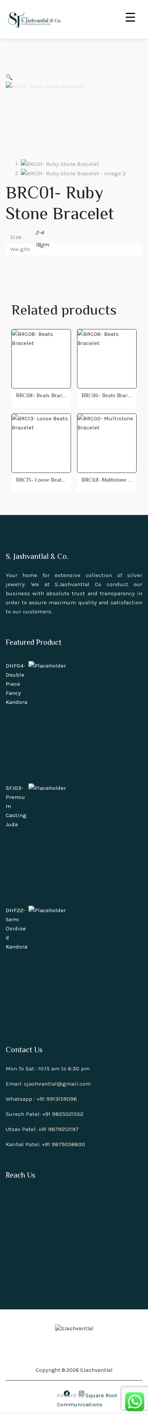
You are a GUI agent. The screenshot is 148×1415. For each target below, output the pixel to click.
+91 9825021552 (62, 1114)
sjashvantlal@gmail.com (57, 1083)
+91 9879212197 (58, 1129)
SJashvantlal (96, 1370)
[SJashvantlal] (34, 19)
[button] (9, 77)
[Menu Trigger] (130, 16)
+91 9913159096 (56, 1098)
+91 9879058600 (63, 1144)
